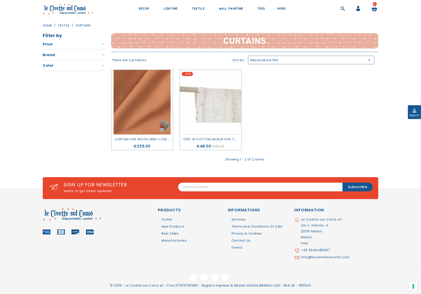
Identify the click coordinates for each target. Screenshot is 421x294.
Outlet (167, 219)
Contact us (241, 240)
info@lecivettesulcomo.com (325, 257)
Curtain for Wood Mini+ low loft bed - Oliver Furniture (165, 139)
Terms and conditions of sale (257, 226)
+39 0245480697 (315, 250)
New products (173, 226)
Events (237, 247)
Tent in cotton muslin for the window (218, 139)
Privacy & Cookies (247, 233)
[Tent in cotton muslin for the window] (210, 102)
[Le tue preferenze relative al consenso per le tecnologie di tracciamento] (413, 286)
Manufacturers (174, 240)
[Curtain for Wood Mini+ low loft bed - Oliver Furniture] (142, 102)
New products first (311, 60)
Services (239, 219)
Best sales (170, 233)
